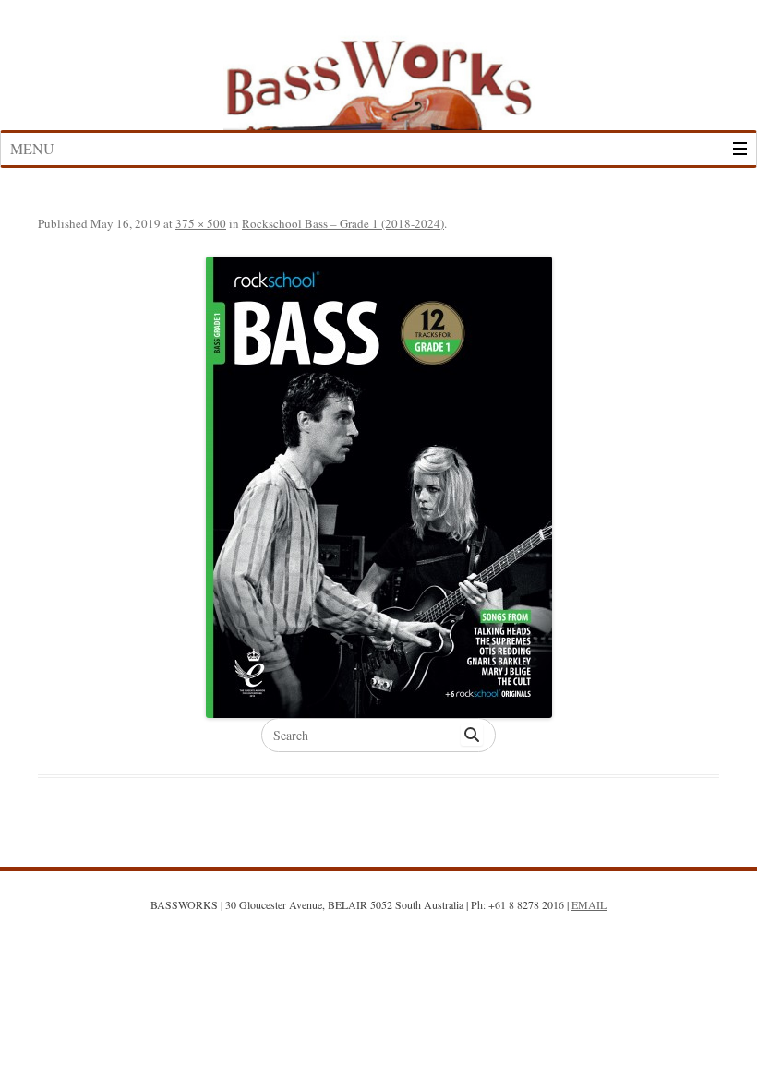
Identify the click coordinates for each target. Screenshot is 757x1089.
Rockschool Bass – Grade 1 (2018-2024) (343, 223)
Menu (32, 148)
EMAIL (589, 904)
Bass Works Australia (378, 76)
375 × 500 (200, 223)
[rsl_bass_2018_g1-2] (378, 487)
